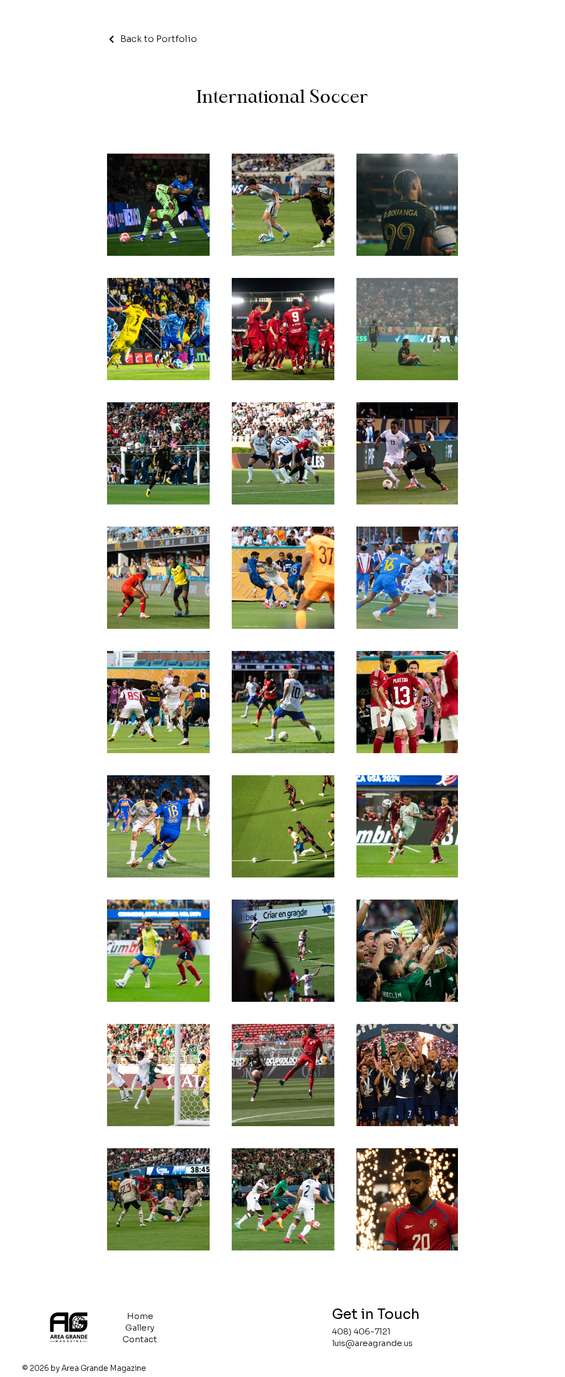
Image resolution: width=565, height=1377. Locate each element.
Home (140, 1316)
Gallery (139, 1327)
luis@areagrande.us (372, 1343)
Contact (139, 1339)
